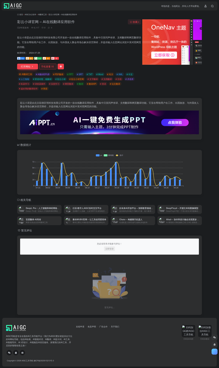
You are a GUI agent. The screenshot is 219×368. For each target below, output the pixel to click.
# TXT (90, 74)
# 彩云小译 (60, 79)
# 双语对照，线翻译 (42, 79)
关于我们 (115, 326)
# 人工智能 (24, 79)
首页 (21, 14)
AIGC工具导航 (27, 360)
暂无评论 (26, 230)
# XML (120, 74)
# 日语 (119, 79)
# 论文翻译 (115, 83)
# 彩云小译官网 (76, 79)
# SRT (80, 74)
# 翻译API (91, 83)
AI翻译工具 (42, 14)
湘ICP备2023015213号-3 (44, 360)
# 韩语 (44, 88)
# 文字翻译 (93, 79)
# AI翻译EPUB (42, 74)
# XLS (110, 74)
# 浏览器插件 (39, 83)
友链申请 (80, 326)
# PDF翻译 (58, 74)
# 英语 (103, 83)
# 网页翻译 (68, 83)
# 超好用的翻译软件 (28, 88)
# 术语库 (129, 79)
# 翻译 (80, 83)
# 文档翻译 (107, 79)
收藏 (136, 22)
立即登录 (109, 248)
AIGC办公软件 (30, 14)
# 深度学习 (54, 83)
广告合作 (103, 326)
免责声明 (92, 326)
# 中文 (130, 74)
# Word (99, 74)
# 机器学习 (24, 83)
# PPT (70, 74)
